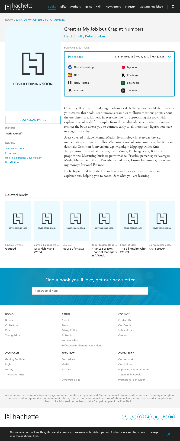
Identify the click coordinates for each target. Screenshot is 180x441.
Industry (130, 6)
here (35, 435)
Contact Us (124, 320)
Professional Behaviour (131, 380)
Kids (7, 330)
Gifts (63, 6)
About (66, 314)
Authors (75, 6)
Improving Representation (133, 369)
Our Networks (126, 359)
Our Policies (125, 364)
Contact (124, 314)
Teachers (66, 369)
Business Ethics (70, 340)
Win (98, 6)
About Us (67, 320)
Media (65, 364)
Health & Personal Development (23, 157)
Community (126, 353)
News (88, 6)
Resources (68, 353)
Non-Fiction (12, 162)
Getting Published (151, 6)
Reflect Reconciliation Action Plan (81, 346)
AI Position (68, 335)
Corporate (12, 353)
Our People (124, 325)
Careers (122, 335)
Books (52, 6)
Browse (9, 320)
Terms (65, 325)
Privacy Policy (69, 330)
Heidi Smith (73, 36)
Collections (11, 325)
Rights (8, 364)
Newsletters (113, 6)
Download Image (33, 119)
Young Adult (12, 335)
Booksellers (68, 359)
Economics (11, 153)
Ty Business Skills (14, 148)
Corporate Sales (71, 380)
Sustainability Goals (129, 375)
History (9, 369)
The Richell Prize (14, 375)
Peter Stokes (95, 36)
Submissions (125, 330)
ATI (63, 375)
